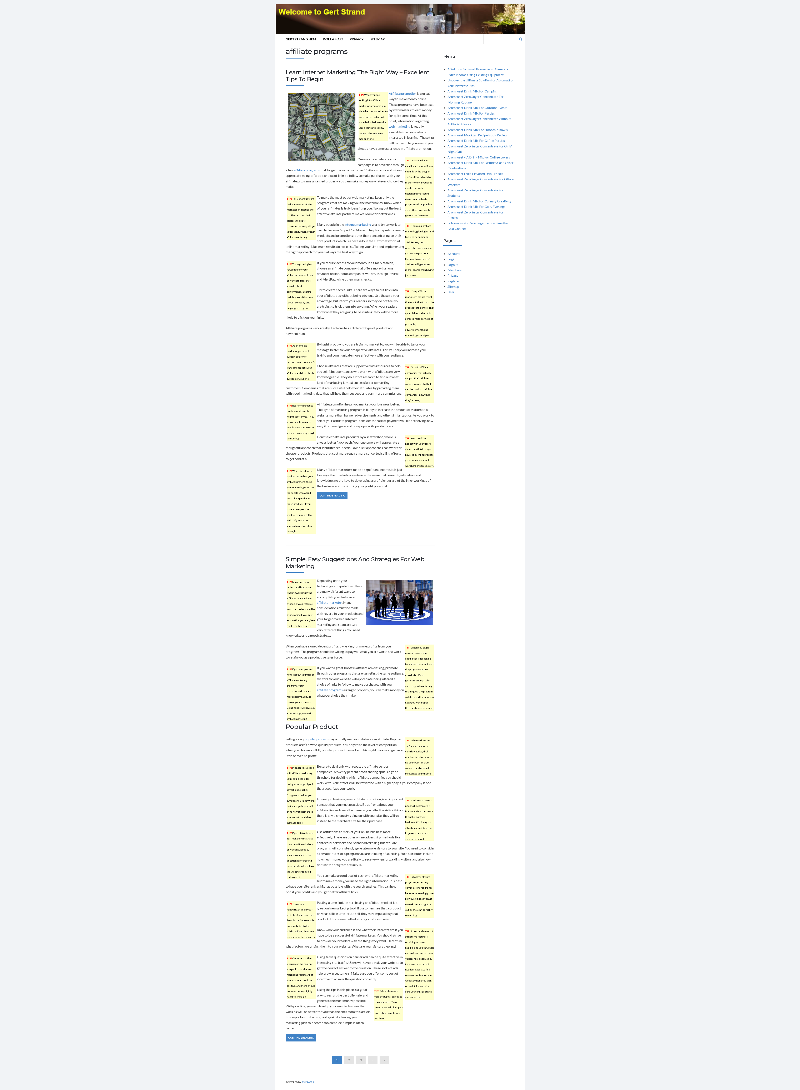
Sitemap (377, 39)
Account (454, 254)
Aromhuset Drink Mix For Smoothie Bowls (478, 130)
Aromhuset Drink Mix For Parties (471, 113)
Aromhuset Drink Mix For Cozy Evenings (476, 206)
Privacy (357, 39)
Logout (453, 265)
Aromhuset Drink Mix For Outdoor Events (477, 108)
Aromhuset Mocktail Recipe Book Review (477, 135)
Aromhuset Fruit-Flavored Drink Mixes (475, 174)
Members (455, 270)
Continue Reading (332, 495)
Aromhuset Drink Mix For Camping (473, 91)
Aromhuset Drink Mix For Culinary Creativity (479, 201)
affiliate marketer (329, 602)
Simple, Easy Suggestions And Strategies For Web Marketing (355, 563)
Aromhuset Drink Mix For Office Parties (476, 140)
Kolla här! (333, 39)
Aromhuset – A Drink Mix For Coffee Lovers (479, 157)
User (451, 292)
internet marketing (358, 224)
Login (451, 259)
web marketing (399, 126)
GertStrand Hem (301, 39)
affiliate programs (307, 170)
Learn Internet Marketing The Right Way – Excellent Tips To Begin (357, 76)
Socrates (308, 1082)
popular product (316, 739)
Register (454, 281)
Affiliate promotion (402, 93)
